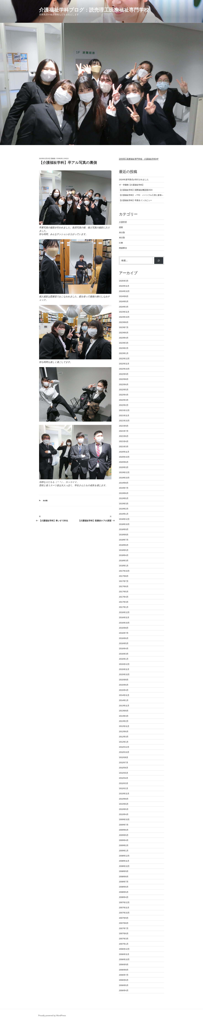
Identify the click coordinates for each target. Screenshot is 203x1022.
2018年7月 (123, 540)
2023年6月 (123, 333)
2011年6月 (123, 768)
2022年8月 (123, 379)
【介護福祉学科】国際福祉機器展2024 (135, 190)
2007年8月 (123, 923)
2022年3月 (123, 400)
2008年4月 (123, 897)
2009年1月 (123, 851)
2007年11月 (124, 907)
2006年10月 (124, 959)
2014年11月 (124, 695)
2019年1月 (123, 514)
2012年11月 (124, 726)
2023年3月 (123, 343)
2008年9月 (123, 871)
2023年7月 (123, 327)
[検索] (158, 260)
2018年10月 (124, 524)
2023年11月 (124, 312)
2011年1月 (123, 788)
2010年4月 (123, 814)
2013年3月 (123, 716)
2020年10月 (124, 457)
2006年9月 (123, 964)
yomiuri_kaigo (62, 158)
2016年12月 (124, 612)
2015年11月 (124, 669)
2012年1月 (123, 742)
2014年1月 (123, 700)
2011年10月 (124, 752)
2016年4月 (123, 648)
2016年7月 (123, 633)
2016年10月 (124, 623)
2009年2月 (123, 845)
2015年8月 (123, 680)
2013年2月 (123, 721)
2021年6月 (123, 436)
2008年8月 (123, 876)
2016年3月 (123, 654)
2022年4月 (123, 395)
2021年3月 (123, 446)
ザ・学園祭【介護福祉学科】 (131, 185)
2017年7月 (123, 581)
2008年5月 (123, 892)
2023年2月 (123, 348)
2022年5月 (123, 389)
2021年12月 (124, 410)
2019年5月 (123, 498)
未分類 (45, 500)
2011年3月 (123, 783)
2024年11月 (124, 286)
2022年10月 (124, 369)
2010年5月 (123, 809)
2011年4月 (123, 778)
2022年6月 (123, 384)
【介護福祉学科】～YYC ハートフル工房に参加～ (141, 195)
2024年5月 (123, 301)
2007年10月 (124, 913)
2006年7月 (123, 975)
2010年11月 (124, 793)
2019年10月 (124, 478)
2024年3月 (123, 307)
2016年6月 (123, 638)
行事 (121, 243)
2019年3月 (123, 503)
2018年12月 (124, 519)
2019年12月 (124, 472)
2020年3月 (123, 467)
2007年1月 (123, 944)
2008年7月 (123, 882)
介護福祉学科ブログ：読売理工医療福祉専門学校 (94, 10)
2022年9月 (123, 374)
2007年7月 (123, 928)
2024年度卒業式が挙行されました (134, 179)
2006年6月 (123, 980)
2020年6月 (123, 462)
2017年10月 (124, 571)
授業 (121, 227)
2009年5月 (123, 835)
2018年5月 (123, 550)
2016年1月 (123, 659)
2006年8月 (123, 970)
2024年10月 (124, 291)
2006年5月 (123, 985)
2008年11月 (124, 861)
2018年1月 (123, 566)
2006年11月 (124, 954)
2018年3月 (123, 560)
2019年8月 (123, 483)
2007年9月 (123, 918)
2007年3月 (123, 938)
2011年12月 (124, 747)
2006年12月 (124, 949)
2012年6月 (123, 731)
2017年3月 (123, 602)
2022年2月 (123, 405)
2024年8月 (123, 296)
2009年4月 (123, 840)
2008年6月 (123, 887)
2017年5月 (123, 591)
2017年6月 (123, 586)
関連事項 (123, 248)
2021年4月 (123, 441)
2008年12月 (124, 856)
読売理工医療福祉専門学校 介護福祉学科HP (138, 159)
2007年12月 (124, 902)
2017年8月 (123, 576)
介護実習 (123, 222)
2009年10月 (124, 819)
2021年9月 (123, 426)
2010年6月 (123, 804)
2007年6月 (123, 933)
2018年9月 (123, 529)
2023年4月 (123, 338)
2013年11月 (124, 705)
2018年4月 (123, 555)
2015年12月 (124, 664)
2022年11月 (124, 364)
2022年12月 (124, 358)
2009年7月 (123, 825)
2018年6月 (123, 545)
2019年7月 (123, 488)
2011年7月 (123, 762)
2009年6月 (123, 830)
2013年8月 (123, 711)
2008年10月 (124, 866)
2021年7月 (123, 431)
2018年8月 (123, 535)
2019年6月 (123, 493)
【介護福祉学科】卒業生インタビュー (135, 200)
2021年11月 (124, 415)
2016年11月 (124, 617)
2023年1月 (123, 353)
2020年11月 (124, 452)
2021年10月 (124, 420)
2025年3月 (123, 281)
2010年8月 (123, 799)
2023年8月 (123, 322)
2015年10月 (124, 674)
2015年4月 (123, 690)
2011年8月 (123, 757)
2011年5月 (123, 773)
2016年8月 (123, 628)
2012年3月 (123, 737)
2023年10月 (124, 317)
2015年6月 (123, 685)
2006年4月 (123, 990)
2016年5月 (123, 643)
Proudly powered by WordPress (52, 1015)
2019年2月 (123, 509)
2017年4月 (123, 597)
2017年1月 (123, 607)
